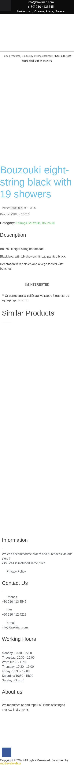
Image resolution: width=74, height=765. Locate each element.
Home (5, 55)
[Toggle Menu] (5, 5)
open (60, 75)
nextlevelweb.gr (10, 763)
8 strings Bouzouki (43, 55)
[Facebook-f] (6, 752)
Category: (7, 223)
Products (15, 55)
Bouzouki (27, 55)
